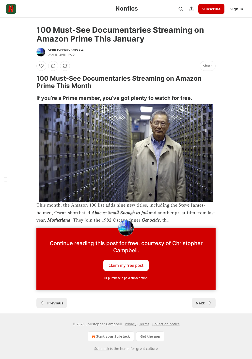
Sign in (236, 8)
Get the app (150, 336)
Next (200, 302)
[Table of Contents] (5, 179)
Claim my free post (126, 265)
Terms (144, 324)
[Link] (29, 82)
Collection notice (166, 324)
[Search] (181, 9)
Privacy (130, 324)
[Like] (41, 66)
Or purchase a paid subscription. (126, 278)
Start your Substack (113, 336)
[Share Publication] (191, 9)
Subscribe (211, 8)
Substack (101, 348)
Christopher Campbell (65, 49)
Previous (55, 302)
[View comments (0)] (53, 66)
